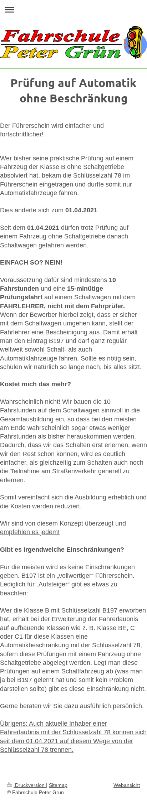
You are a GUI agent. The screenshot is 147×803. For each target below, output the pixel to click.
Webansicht (126, 785)
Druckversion (30, 785)
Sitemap (58, 785)
